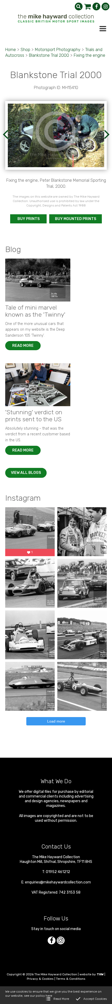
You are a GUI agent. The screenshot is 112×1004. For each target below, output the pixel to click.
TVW (100, 974)
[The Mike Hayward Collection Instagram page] (105, 6)
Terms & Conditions (70, 979)
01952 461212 (58, 872)
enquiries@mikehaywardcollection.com (58, 882)
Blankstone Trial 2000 (49, 55)
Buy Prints (28, 219)
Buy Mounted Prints (75, 219)
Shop (25, 49)
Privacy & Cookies (40, 979)
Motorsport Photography (57, 49)
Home (10, 49)
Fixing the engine (89, 55)
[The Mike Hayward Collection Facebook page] (96, 6)
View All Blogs (26, 472)
